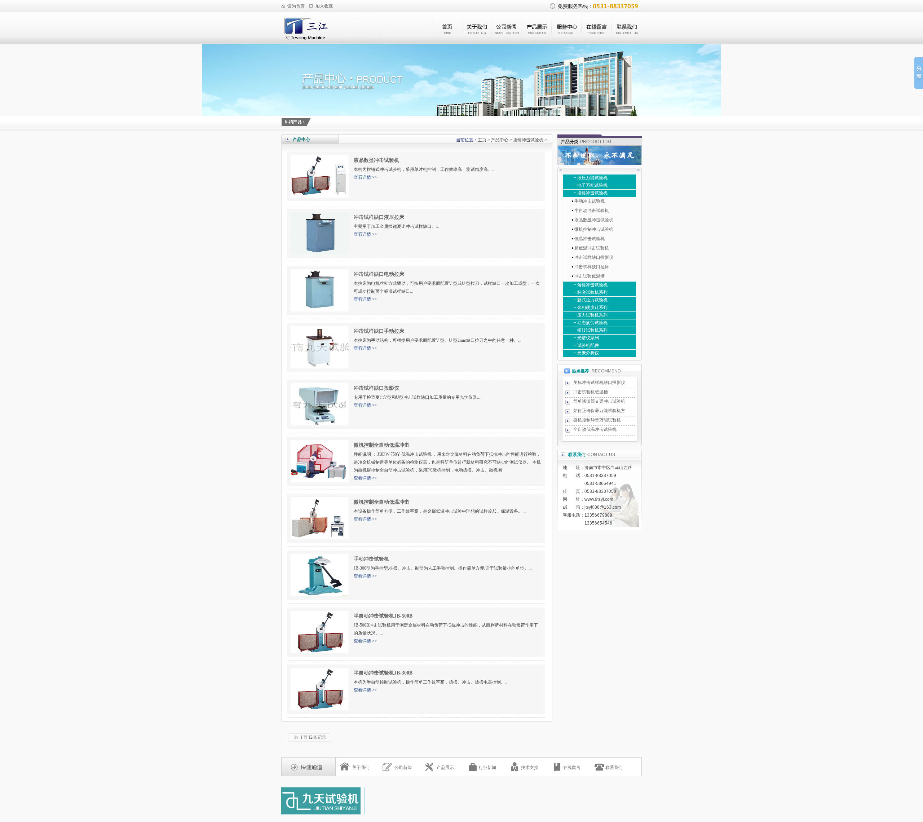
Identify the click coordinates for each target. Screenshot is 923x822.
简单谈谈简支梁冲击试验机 (599, 401)
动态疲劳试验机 (592, 322)
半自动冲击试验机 (591, 210)
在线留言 (571, 767)
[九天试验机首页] (446, 42)
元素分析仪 (588, 352)
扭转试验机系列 (592, 330)
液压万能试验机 (592, 177)
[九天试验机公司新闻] (506, 42)
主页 (482, 139)
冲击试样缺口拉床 (591, 266)
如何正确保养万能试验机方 (599, 410)
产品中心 (499, 139)
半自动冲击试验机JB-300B (383, 673)
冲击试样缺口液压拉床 (379, 217)
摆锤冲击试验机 (528, 139)
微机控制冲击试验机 (593, 229)
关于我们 (361, 767)
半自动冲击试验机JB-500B (383, 616)
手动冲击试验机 (371, 559)
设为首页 (296, 6)
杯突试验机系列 (592, 292)
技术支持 (529, 767)
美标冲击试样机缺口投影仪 (599, 382)
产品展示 (445, 767)
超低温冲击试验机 (591, 248)
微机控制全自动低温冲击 (381, 445)
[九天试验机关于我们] (476, 42)
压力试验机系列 (592, 315)
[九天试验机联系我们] (626, 42)
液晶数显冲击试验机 (376, 160)
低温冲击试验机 (589, 238)
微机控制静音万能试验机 (597, 420)
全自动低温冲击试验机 (595, 429)
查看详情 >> (365, 177)
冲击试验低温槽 (589, 276)
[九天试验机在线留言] (596, 42)
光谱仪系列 (588, 337)
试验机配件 (588, 345)
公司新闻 (403, 767)
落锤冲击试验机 (592, 284)
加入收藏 (324, 6)
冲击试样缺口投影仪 (376, 388)
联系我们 (614, 767)
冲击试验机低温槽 (590, 391)
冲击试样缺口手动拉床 (379, 331)
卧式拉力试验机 (592, 299)
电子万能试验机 (592, 185)
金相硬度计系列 (592, 307)
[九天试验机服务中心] (566, 42)
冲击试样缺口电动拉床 (379, 274)
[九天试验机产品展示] (536, 42)
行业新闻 (487, 767)
